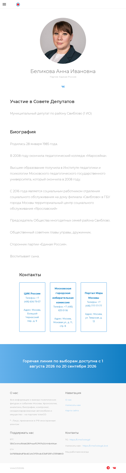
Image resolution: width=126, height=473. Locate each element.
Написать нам (73, 405)
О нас (68, 399)
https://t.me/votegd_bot (95, 445)
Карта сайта (72, 410)
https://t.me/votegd (80, 439)
